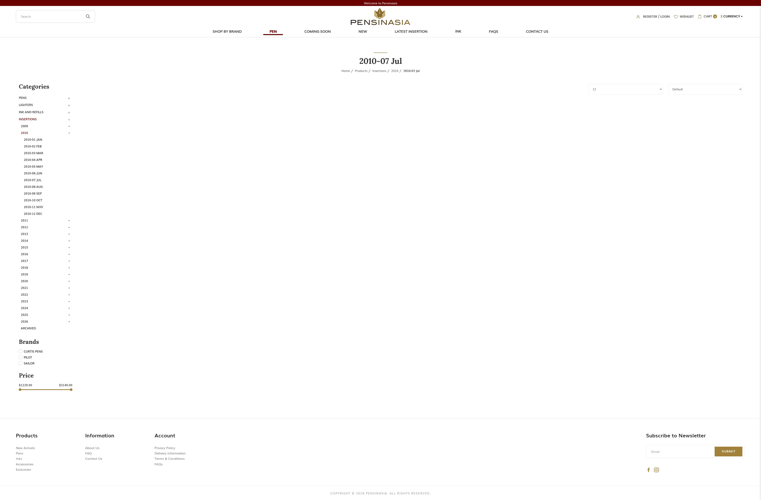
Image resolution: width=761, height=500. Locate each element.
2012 (24, 227)
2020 (24, 281)
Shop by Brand (227, 31)
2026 (24, 321)
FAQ (88, 453)
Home (345, 70)
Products (361, 70)
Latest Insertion (411, 31)
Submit (728, 451)
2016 (24, 254)
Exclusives (23, 469)
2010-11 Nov (33, 207)
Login (665, 16)
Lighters (26, 104)
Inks (19, 458)
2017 (24, 260)
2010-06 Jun (33, 173)
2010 (394, 70)
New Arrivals (25, 447)
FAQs (159, 464)
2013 (24, 233)
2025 (24, 314)
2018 (24, 267)
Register (650, 16)
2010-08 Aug (33, 186)
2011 (24, 220)
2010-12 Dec (33, 213)
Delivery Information (170, 453)
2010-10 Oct (33, 200)
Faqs (493, 31)
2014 (24, 240)
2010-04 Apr (33, 159)
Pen (273, 31)
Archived (28, 328)
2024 (24, 308)
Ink (458, 30)
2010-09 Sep (33, 193)
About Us (92, 447)
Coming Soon (317, 31)
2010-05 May (33, 166)
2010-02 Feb (33, 146)
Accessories (24, 464)
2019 (24, 274)
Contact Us (537, 31)
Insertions (379, 70)
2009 (24, 126)
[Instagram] (656, 470)
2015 (24, 247)
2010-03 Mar (33, 153)
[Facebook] (648, 470)
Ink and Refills (31, 112)
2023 (24, 301)
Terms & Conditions (170, 458)
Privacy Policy (165, 447)
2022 (24, 294)
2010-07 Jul (411, 70)
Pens (23, 97)
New (363, 31)
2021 (24, 287)
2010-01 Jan (33, 139)
